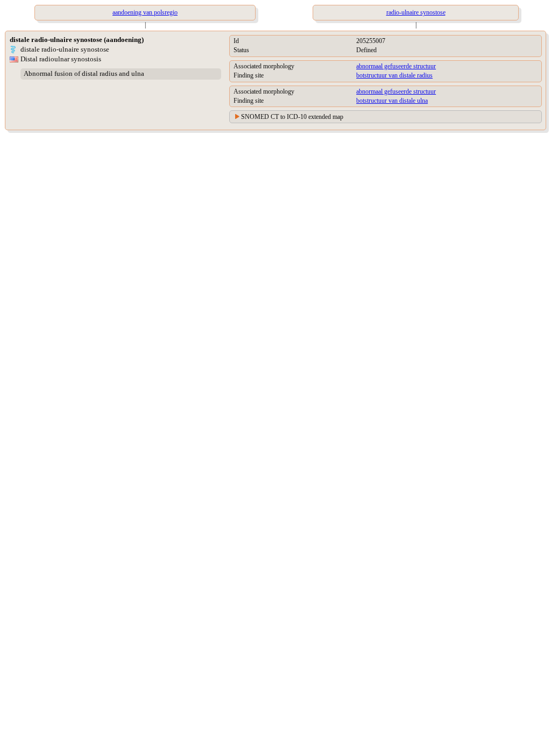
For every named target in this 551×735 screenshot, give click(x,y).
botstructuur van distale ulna (392, 100)
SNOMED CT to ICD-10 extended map (292, 117)
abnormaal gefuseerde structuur (396, 66)
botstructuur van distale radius (394, 75)
